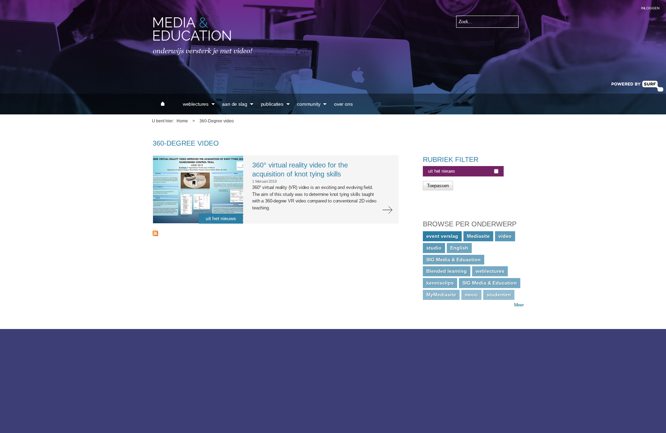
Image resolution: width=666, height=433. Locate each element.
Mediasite (478, 236)
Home (182, 121)
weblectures (490, 271)
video (505, 236)
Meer (519, 305)
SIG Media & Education (489, 283)
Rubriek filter (450, 159)
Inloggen (650, 8)
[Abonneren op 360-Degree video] (155, 234)
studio (434, 248)
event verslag (442, 236)
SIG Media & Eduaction (453, 259)
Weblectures (195, 104)
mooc (471, 294)
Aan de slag (234, 104)
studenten (499, 294)
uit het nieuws (441, 171)
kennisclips (440, 283)
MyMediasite (441, 294)
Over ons (343, 104)
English (459, 248)
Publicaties (272, 104)
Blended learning (446, 271)
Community (309, 104)
